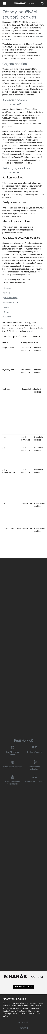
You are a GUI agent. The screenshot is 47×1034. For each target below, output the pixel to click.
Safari (6, 312)
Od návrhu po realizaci (12, 767)
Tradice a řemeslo (34, 752)
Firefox (7, 293)
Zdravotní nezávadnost (34, 781)
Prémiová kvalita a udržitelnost (12, 782)
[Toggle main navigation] (4, 3)
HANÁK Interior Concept (12, 753)
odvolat (30, 331)
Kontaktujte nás (23, 987)
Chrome (7, 288)
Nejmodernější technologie (34, 768)
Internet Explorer (11, 302)
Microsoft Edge (10, 298)
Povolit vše (23, 1022)
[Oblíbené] (42, 3)
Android (7, 317)
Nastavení (23, 1028)
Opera (6, 307)
